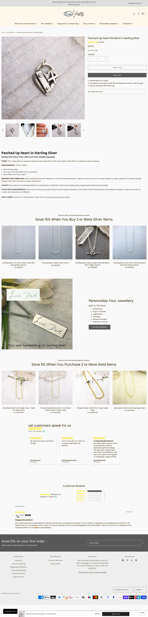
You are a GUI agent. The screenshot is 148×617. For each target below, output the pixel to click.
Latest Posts (55, 564)
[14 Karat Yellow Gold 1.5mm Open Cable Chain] (93, 388)
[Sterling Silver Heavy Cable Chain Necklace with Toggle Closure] (93, 242)
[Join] (143, 543)
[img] (75, 428)
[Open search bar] (134, 14)
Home (3, 32)
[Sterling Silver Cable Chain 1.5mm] (56, 242)
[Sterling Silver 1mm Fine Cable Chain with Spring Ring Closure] (19, 242)
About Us (18, 560)
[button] (3, 130)
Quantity (91, 54)
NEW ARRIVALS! (10, 32)
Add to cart (117, 67)
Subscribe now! (10, 611)
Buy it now (117, 75)
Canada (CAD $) (135, 3)
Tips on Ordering (18, 564)
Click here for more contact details (92, 572)
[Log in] (139, 14)
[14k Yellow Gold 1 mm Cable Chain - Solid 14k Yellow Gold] (19, 388)
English (139, 590)
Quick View (18, 255)
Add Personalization (99, 327)
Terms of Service (18, 573)
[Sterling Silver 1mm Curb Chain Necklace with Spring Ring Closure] (130, 242)
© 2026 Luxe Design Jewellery (10, 593)
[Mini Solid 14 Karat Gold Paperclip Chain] (130, 388)
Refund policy (18, 577)
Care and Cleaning (18, 570)
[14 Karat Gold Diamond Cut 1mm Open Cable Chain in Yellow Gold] (56, 388)
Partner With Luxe (56, 560)
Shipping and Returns (18, 567)
